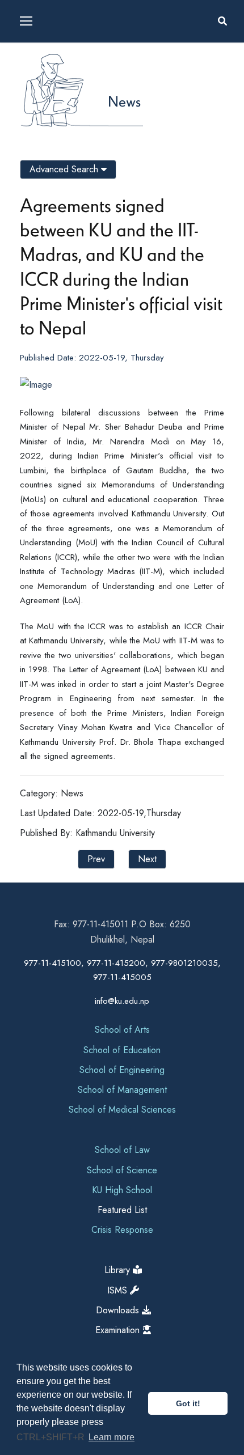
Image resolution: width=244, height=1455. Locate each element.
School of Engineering (122, 1069)
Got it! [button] (188, 1403)
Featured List (122, 1209)
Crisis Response (122, 1229)
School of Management (122, 1089)
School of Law (122, 1149)
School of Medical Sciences (122, 1109)
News (124, 100)
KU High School (122, 1190)
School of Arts (122, 1029)
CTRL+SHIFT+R (51, 1437)
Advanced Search (65, 169)
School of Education (122, 1050)
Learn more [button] (111, 1437)
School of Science (122, 1170)
